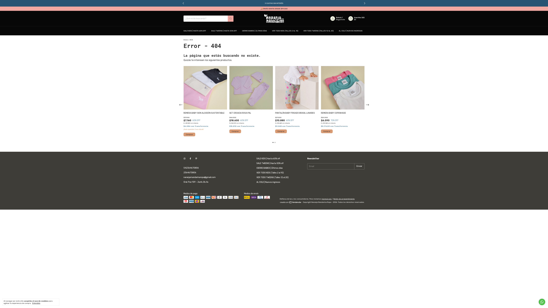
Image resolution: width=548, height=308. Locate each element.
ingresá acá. (327, 199)
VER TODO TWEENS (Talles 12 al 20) (318, 31)
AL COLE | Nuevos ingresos (350, 31)
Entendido (36, 303)
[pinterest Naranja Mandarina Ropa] (196, 158)
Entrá (338, 18)
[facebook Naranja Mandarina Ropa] (190, 158)
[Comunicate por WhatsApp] (542, 302)
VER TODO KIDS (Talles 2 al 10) (285, 31)
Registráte (340, 20)
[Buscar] (230, 19)
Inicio (186, 40)
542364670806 (191, 168)
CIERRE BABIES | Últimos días (254, 31)
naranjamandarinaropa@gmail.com (200, 177)
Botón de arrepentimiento (344, 199)
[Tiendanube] (291, 203)
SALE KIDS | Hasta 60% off (195, 31)
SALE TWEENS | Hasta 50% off (224, 31)
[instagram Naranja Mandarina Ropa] (185, 158)
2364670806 (190, 172)
